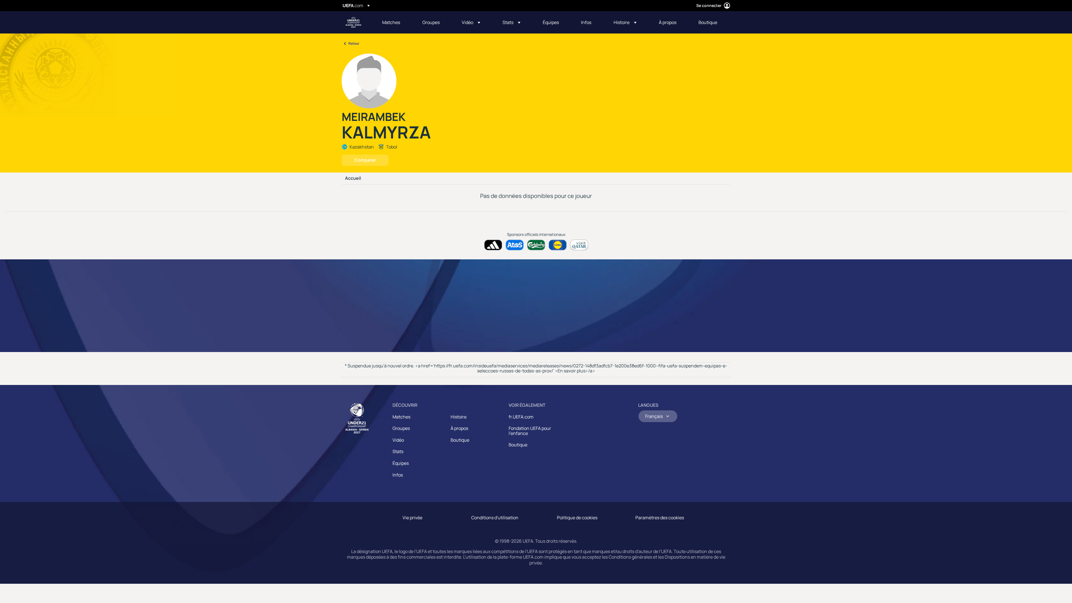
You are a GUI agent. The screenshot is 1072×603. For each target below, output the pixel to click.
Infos (398, 475)
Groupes (401, 428)
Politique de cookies (577, 518)
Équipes (401, 463)
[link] (391, 22)
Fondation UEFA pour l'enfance (530, 430)
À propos (459, 428)
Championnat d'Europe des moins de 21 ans (353, 22)
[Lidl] (558, 245)
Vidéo (398, 440)
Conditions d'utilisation (494, 518)
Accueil (353, 178)
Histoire (458, 417)
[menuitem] (395, 22)
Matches (401, 417)
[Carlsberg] (536, 245)
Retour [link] (353, 43)
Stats (398, 451)
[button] (471, 22)
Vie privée (412, 518)
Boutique (460, 440)
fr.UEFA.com (521, 417)
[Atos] (515, 245)
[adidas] (493, 245)
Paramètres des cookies (659, 518)
